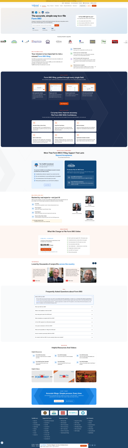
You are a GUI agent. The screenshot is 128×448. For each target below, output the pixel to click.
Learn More (47, 185)
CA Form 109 (46, 434)
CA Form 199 (46, 432)
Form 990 (38, 301)
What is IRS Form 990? (40, 296)
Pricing (34, 430)
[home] (40, 5)
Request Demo (82, 5)
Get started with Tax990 (6, 439)
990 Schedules (63, 422)
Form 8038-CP (47, 438)
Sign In (89, 5)
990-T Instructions (64, 428)
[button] (44, 6)
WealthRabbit (90, 432)
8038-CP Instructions (65, 430)
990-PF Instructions (64, 424)
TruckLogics (90, 426)
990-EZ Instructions (64, 426)
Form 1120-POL (47, 436)
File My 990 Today (59, 401)
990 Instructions (78, 424)
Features (35, 428)
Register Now (83, 445)
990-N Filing (77, 422)
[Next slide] (95, 263)
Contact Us (35, 434)
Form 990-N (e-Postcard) (49, 420)
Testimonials (35, 426)
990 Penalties (77, 430)
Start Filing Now (64, 103)
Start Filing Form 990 (46, 249)
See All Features (69, 401)
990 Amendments (78, 428)
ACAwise (90, 422)
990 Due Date (63, 420)
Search (56, 25)
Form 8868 (46, 430)
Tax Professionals (36, 424)
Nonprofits (35, 422)
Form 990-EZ (46, 422)
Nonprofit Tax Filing (78, 420)
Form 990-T (46, 428)
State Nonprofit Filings (65, 432)
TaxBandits (90, 420)
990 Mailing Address (78, 426)
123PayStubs (90, 428)
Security (34, 432)
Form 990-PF (46, 426)
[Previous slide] (93, 263)
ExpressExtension (91, 424)
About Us (35, 420)
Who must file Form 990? (40, 306)
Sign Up (94, 5)
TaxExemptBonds (91, 430)
